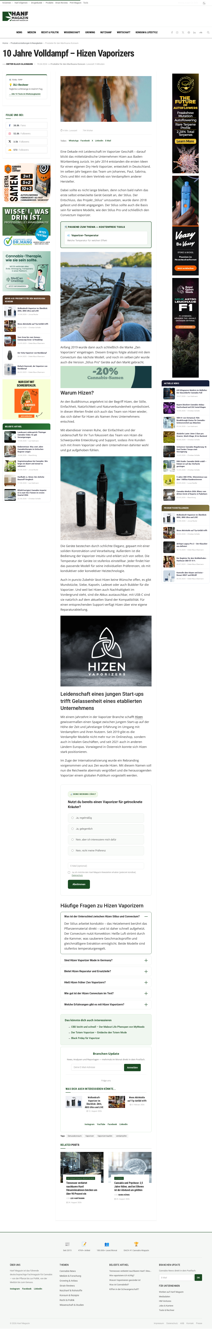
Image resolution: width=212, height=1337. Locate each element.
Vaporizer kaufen (105, 1136)
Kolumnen (6, 2)
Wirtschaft (123, 32)
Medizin (31, 32)
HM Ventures (165, 1301)
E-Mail (108, 140)
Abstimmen (79, 884)
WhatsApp (74, 140)
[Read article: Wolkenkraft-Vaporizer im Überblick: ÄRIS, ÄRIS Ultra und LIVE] (74, 1102)
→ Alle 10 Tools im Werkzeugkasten (25, 94)
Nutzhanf (106, 32)
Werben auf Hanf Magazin (171, 1292)
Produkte (49, 2)
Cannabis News (68, 1271)
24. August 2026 (74, 1202)
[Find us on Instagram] (177, 32)
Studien (119, 1178)
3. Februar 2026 (137, 1105)
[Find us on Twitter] (183, 32)
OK (198, 1277)
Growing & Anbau (69, 1280)
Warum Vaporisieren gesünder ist (124, 1280)
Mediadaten (164, 1296)
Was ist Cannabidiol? (119, 1284)
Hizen (139, 717)
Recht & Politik (50, 32)
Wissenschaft (72, 32)
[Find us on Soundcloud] (200, 32)
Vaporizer (89, 1136)
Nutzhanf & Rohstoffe (71, 1290)
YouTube (101, 1124)
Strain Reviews (61, 2)
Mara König (124, 1195)
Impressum (159, 1323)
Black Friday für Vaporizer (85, 1038)
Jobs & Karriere (166, 1305)
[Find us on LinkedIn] (194, 32)
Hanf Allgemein (21, 2)
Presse (199, 1323)
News (19, 32)
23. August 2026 (123, 1199)
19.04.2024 (42, 64)
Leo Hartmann (77, 1198)
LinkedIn (99, 140)
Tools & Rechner (166, 1310)
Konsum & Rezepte (69, 1295)
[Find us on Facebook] (172, 32)
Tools (85, 2)
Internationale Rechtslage (80, 1178)
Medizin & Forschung (70, 1276)
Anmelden (132, 1067)
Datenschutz (77, 875)
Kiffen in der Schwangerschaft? (124, 1289)
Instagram (89, 1124)
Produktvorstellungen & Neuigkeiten (27, 43)
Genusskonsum (75, 1136)
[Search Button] (208, 32)
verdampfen (121, 1136)
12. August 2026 (95, 1111)
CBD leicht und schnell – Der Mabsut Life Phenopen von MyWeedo (108, 1026)
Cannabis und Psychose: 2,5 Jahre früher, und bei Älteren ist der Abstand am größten (129, 1186)
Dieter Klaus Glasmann (19, 64)
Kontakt (190, 1323)
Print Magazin (75, 2)
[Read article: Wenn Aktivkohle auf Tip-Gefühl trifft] (116, 1102)
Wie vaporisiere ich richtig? (121, 1275)
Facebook (85, 140)
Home (5, 43)
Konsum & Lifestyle (147, 32)
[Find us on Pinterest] (189, 32)
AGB (182, 1323)
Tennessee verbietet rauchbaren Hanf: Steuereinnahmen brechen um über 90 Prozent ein (130, 1271)
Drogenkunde (36, 2)
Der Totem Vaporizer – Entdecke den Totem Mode (99, 1032)
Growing (90, 32)
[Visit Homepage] (21, 16)
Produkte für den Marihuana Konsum (62, 43)
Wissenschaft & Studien (72, 1305)
